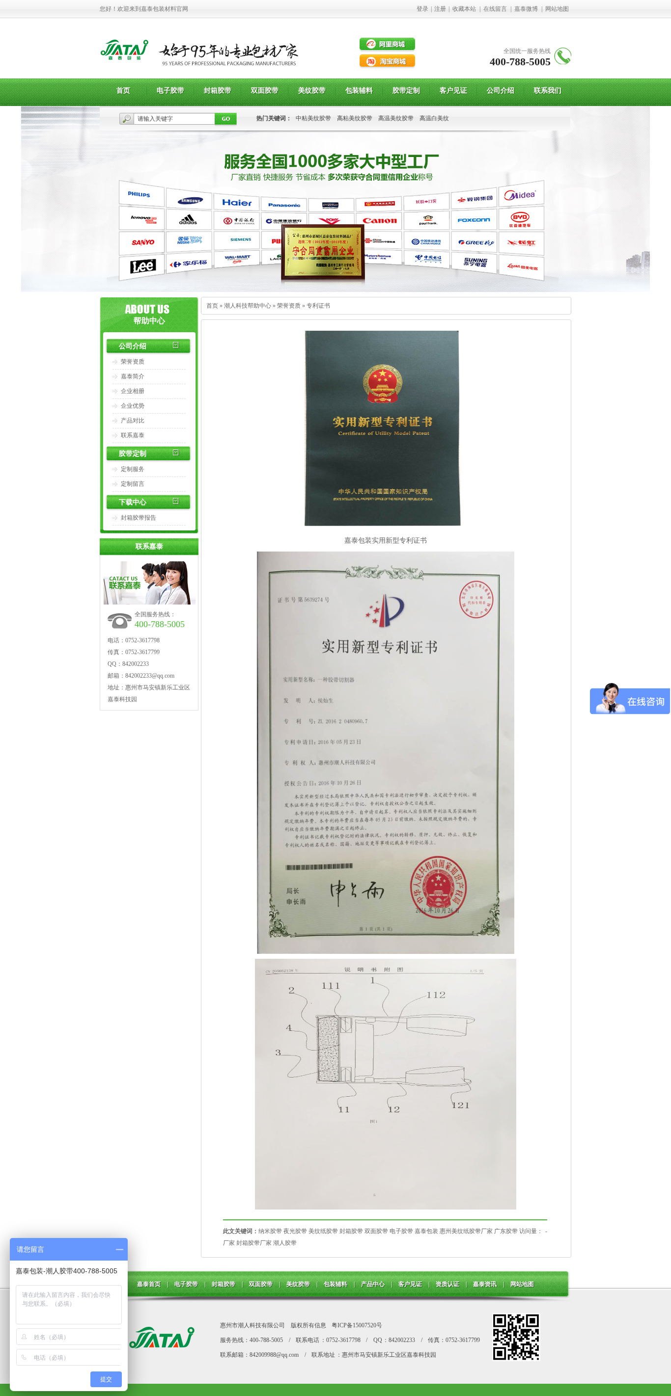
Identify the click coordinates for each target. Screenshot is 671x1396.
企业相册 (132, 391)
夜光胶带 (295, 1231)
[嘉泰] (161, 1358)
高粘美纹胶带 (354, 118)
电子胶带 (401, 1231)
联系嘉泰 (132, 435)
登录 (422, 8)
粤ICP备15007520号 (357, 1325)
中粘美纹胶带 (313, 118)
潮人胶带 (285, 1242)
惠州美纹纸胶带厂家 (466, 1231)
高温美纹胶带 (396, 118)
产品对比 (132, 420)
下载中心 (132, 502)
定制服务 (132, 469)
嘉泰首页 (149, 1284)
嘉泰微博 (526, 8)
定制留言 (132, 483)
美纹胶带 (298, 1284)
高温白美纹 (434, 118)
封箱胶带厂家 (254, 1242)
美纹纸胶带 (323, 1231)
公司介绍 (132, 346)
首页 (212, 305)
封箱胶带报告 (138, 517)
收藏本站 (464, 8)
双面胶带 (376, 1231)
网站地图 (557, 8)
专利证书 (318, 305)
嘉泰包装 (426, 1231)
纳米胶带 (270, 1231)
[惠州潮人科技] (125, 69)
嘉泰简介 (132, 376)
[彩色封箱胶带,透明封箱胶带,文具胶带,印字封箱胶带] (335, 290)
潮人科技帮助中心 (247, 305)
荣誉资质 (132, 361)
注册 (440, 8)
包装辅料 (335, 1284)
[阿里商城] (387, 45)
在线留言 (495, 8)
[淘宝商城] (387, 61)
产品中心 (373, 1284)
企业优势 (132, 405)
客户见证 (410, 1284)
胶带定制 (132, 453)
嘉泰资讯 (485, 1284)
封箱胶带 (351, 1231)
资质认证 (447, 1284)
